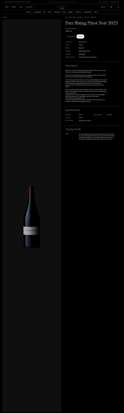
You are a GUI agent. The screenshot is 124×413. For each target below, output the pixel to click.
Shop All (29, 12)
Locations (29, 6)
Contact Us (106, 2)
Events (14, 6)
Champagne (37, 12)
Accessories (87, 12)
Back (5, 17)
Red (44, 12)
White (50, 12)
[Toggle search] (118, 7)
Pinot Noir (72, 17)
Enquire (80, 36)
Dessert (70, 12)
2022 (84, 51)
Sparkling (57, 12)
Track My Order (115, 2)
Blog (21, 6)
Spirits (96, 12)
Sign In (103, 6)
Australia (80, 17)
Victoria (87, 17)
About (7, 6)
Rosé (64, 12)
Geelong (93, 17)
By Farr (81, 48)
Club (99, 2)
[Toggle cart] (111, 7)
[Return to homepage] (62, 7)
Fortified (78, 12)
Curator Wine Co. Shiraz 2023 (68, 2)
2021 (80, 51)
